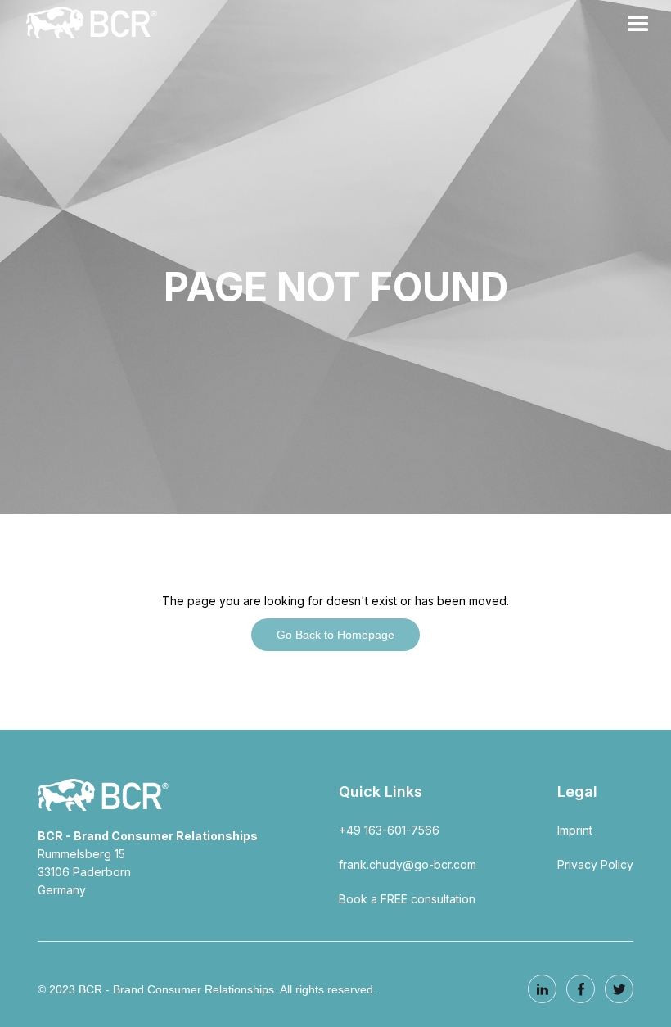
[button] (638, 24)
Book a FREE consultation (407, 899)
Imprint (574, 830)
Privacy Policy (595, 864)
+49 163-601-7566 (389, 830)
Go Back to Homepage (335, 634)
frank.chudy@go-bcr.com (407, 864)
